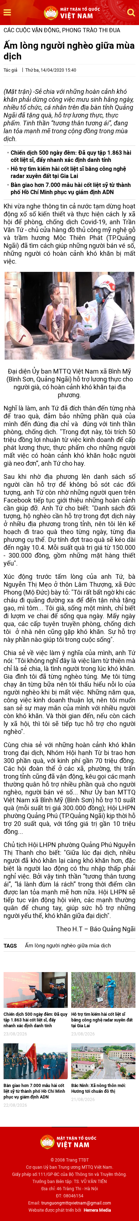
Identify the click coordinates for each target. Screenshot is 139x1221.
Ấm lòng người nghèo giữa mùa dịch (68, 945)
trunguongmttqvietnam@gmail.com (76, 1203)
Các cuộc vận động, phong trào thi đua (62, 30)
